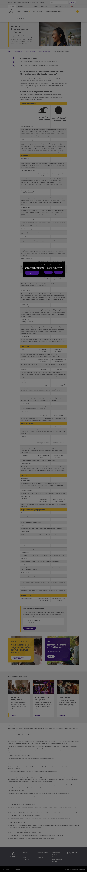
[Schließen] (63, 263)
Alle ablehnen (48, 272)
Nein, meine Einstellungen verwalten (32, 273)
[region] (44, 269)
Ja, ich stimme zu (58, 272)
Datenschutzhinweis (53, 268)
